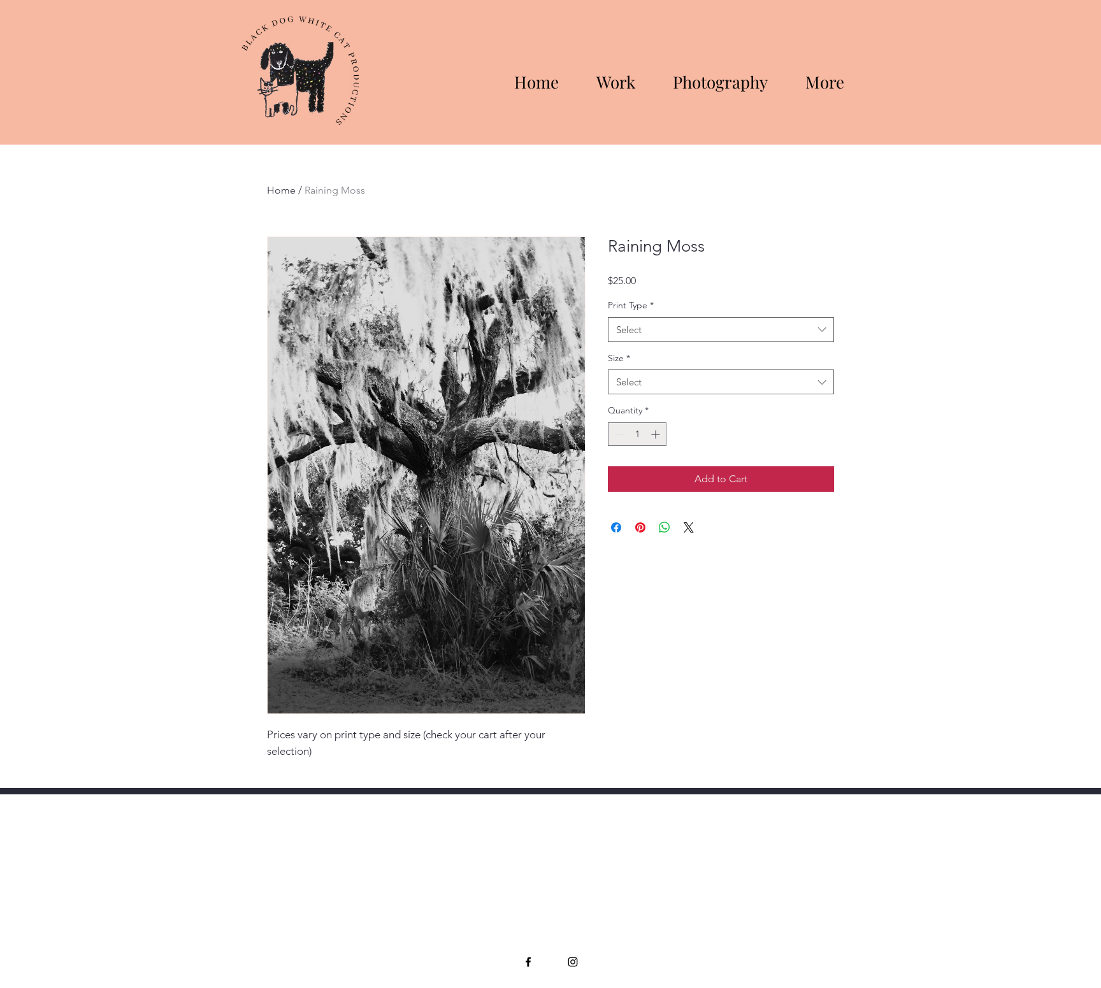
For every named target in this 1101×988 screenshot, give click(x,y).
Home (281, 190)
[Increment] (657, 434)
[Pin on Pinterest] (640, 527)
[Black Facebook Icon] (528, 962)
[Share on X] (688, 527)
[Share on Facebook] (616, 527)
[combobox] (721, 329)
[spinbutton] (637, 434)
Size (619, 358)
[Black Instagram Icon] (572, 962)
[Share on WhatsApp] (664, 527)
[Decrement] (618, 434)
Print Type (631, 305)
